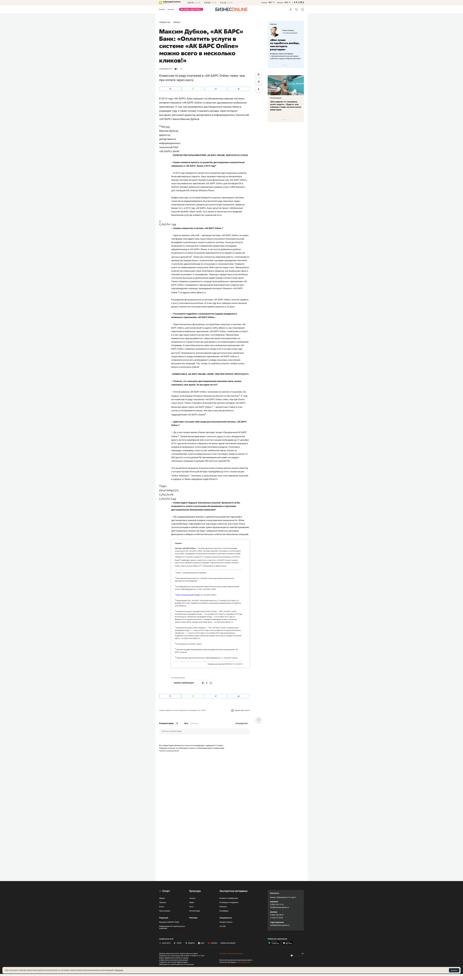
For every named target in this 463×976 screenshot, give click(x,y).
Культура (195, 891)
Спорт (166, 891)
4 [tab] (283, 119)
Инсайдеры (223, 911)
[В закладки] (259, 82)
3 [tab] (282, 119)
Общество (165, 22)
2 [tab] (281, 119)
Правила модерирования (169, 751)
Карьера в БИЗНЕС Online (169, 922)
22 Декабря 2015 (165, 69)
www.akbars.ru (194, 566)
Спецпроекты (225, 918)
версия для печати (242, 710)
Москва (280, 2)
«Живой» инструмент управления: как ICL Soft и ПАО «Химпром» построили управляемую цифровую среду (285, 107)
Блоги (161, 907)
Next (301, 65)
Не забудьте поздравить (229, 902)
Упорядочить (241, 723)
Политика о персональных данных (231, 953)
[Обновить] (259, 720)
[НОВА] (191, 10)
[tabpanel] (285, 43)
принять (454, 970)
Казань (264, 2)
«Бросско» (286, 33)
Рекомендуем (276, 98)
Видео (191, 902)
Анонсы (192, 898)
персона (273, 24)
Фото (191, 907)
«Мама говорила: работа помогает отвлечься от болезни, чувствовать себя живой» (285, 44)
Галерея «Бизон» (226, 922)
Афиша (162, 898)
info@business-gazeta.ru (279, 907)
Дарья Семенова (289, 30)
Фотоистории (194, 911)
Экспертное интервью (233, 891)
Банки (177, 22)
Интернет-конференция (228, 898)
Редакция (163, 918)
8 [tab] (288, 119)
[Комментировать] (259, 75)
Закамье (170, 9)
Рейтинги (223, 907)
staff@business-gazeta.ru (280, 925)
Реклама (193, 918)
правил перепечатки (243, 962)
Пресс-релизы (164, 911)
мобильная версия (228, 943)
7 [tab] (287, 119)
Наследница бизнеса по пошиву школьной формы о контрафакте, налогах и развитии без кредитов (283, 56)
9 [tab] (289, 119)
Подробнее (118, 970)
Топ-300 (222, 926)
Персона (162, 902)
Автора (194, 723)
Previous (271, 65)
